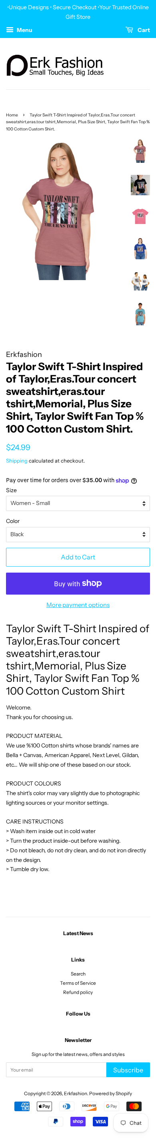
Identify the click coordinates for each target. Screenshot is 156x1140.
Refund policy (78, 992)
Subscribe (128, 1070)
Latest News (78, 933)
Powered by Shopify (110, 1093)
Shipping (17, 460)
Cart (143, 30)
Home (12, 115)
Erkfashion (75, 1093)
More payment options (78, 605)
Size (11, 490)
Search (78, 974)
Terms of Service (78, 983)
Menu (24, 30)
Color (13, 521)
